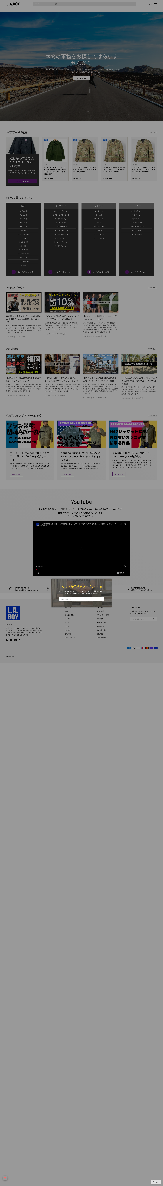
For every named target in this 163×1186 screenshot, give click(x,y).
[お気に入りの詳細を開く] (5, 1178)
